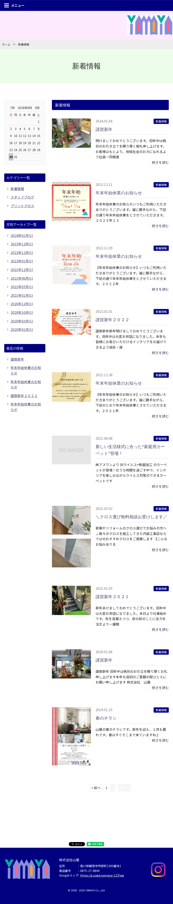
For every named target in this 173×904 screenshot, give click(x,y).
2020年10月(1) (22, 312)
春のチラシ (106, 718)
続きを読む (160, 162)
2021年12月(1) (22, 269)
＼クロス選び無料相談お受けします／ (131, 517)
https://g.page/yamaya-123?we (102, 875)
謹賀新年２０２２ (112, 319)
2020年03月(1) (22, 321)
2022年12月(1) (22, 252)
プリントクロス (22, 205)
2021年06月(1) (22, 278)
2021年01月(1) (22, 295)
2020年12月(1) (22, 303)
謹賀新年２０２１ (112, 596)
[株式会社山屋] (150, 30)
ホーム (6, 44)
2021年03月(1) (22, 286)
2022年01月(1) (22, 260)
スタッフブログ (22, 197)
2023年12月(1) (22, 243)
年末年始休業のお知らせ (119, 193)
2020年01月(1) (22, 329)
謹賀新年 (104, 129)
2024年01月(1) (22, 235)
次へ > (124, 787)
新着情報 (161, 121)
